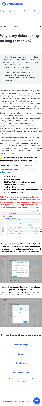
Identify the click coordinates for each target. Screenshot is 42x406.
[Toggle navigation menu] (36, 4)
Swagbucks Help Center (8, 11)
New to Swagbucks (25, 11)
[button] (21, 381)
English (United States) (30, 402)
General (36, 11)
